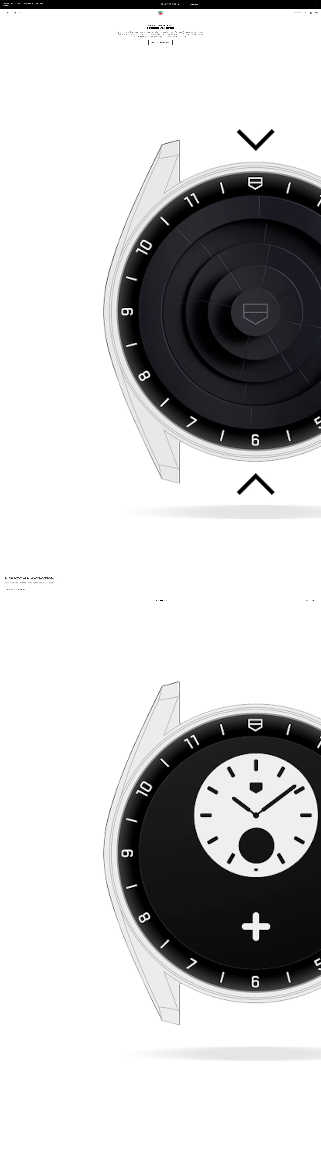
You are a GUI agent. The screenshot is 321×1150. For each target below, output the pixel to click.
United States (170, 4)
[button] (311, 13)
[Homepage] (160, 13)
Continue (197, 4)
